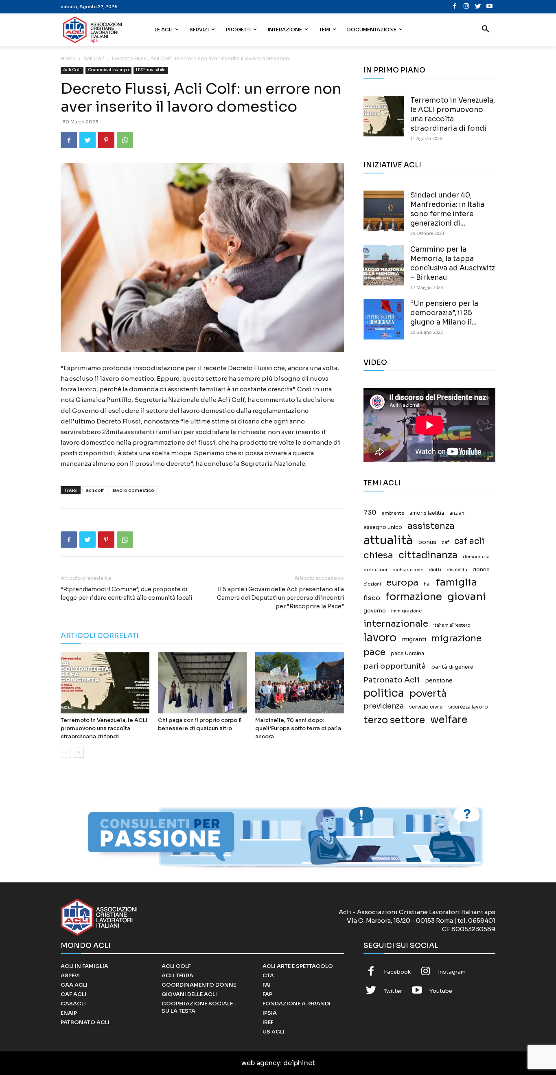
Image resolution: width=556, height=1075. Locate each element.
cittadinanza (427, 555)
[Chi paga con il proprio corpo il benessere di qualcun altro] (202, 682)
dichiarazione (407, 570)
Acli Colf (93, 58)
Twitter (393, 990)
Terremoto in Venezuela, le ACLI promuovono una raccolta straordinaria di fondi (104, 728)
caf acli (469, 541)
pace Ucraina (407, 653)
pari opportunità (394, 666)
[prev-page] (66, 753)
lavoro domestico (133, 490)
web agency (260, 1063)
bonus (427, 542)
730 (370, 513)
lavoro (379, 638)
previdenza (383, 706)
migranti (414, 639)
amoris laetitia (426, 513)
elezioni (372, 584)
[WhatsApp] (125, 140)
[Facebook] (455, 7)
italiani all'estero (451, 625)
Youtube (440, 990)
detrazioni (375, 570)
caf (445, 542)
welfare (448, 719)
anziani (457, 513)
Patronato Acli (391, 680)
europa (402, 582)
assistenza (431, 526)
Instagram (452, 971)
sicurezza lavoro (468, 707)
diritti (435, 570)
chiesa (378, 555)
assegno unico (382, 527)
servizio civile (426, 707)
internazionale (395, 623)
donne (481, 569)
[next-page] (79, 753)
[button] (485, 29)
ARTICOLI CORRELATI (100, 636)
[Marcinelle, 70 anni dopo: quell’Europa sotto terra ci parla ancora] (299, 682)
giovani (466, 596)
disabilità (457, 570)
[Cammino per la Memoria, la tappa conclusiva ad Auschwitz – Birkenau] (383, 265)
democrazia (476, 556)
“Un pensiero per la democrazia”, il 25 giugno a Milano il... (444, 313)
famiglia (456, 582)
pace (374, 652)
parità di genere (452, 667)
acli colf (95, 490)
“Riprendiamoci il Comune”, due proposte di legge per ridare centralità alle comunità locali (126, 593)
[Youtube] (489, 7)
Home (68, 58)
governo (374, 611)
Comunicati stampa (108, 69)
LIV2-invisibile (150, 69)
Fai (427, 584)
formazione (413, 596)
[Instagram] (466, 7)
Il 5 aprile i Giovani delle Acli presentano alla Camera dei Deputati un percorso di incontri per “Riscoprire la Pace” (280, 598)
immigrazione (406, 611)
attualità (388, 540)
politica (383, 693)
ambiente (393, 513)
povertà (428, 693)
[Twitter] (478, 7)
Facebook (397, 971)
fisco (371, 598)
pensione (439, 680)
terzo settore (394, 720)
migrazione (456, 638)
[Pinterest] (106, 140)
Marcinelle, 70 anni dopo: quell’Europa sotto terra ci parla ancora (298, 728)
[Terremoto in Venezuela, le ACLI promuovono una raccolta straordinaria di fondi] (105, 682)
